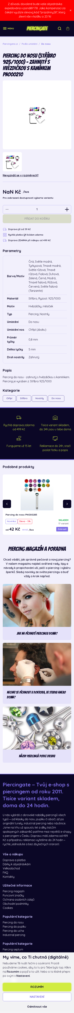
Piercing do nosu (13, 922)
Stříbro (24, 398)
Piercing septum (13, 949)
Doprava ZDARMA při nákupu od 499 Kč (29, 240)
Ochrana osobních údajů (18, 899)
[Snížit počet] (7, 209)
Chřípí (9, 398)
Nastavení (37, 996)
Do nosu (56, 398)
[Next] (67, 504)
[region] (37, 161)
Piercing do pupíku (14, 926)
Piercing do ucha (13, 930)
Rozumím (37, 987)
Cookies (8, 908)
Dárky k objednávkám (17, 864)
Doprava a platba (14, 860)
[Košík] (67, 29)
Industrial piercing (14, 935)
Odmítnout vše (37, 1006)
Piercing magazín (13, 891)
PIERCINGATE (37, 29)
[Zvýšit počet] (67, 209)
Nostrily (39, 398)
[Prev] (7, 504)
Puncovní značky (13, 895)
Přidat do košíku (37, 218)
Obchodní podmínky (16, 903)
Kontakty (8, 876)
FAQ (5, 872)
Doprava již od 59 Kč (19, 229)
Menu (11, 28)
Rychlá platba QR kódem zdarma (25, 235)
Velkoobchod (11, 868)
